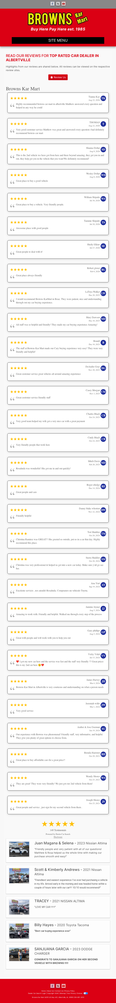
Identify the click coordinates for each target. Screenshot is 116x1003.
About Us (50, 991)
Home (43, 991)
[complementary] (107, 994)
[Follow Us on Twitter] (58, 4)
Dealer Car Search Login (37, 993)
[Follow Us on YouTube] (63, 4)
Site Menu (58, 40)
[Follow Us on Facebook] (52, 4)
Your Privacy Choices (75, 993)
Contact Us (59, 991)
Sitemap (63, 993)
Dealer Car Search (63, 834)
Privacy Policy (69, 991)
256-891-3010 (79, 997)
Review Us (59, 77)
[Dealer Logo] (58, 21)
